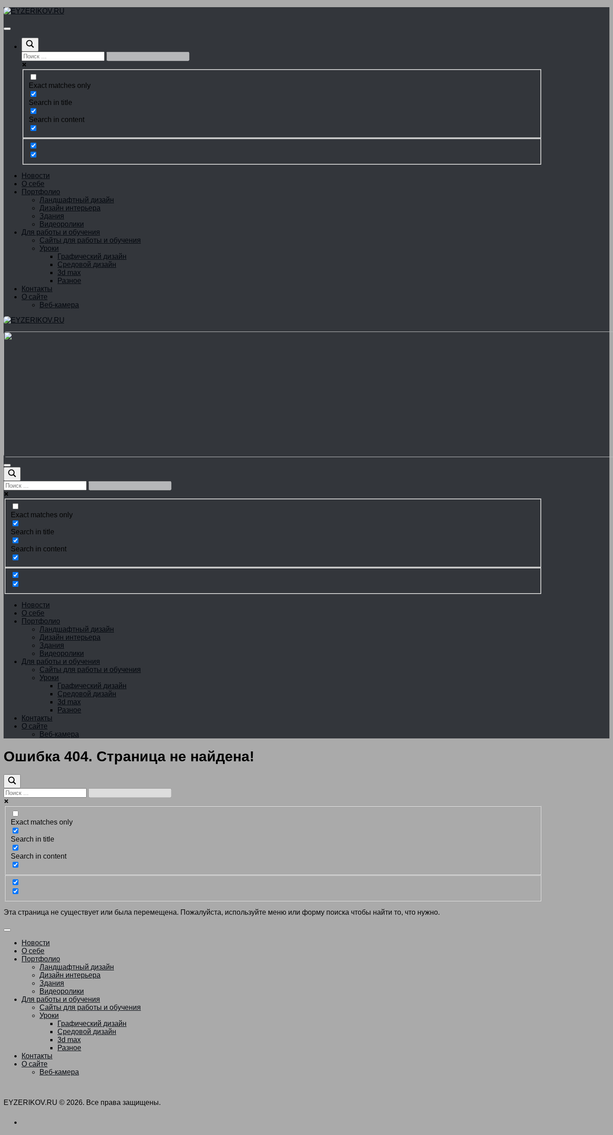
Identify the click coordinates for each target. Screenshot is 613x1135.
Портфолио (41, 192)
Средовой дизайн (86, 264)
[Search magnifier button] (30, 45)
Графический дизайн (92, 256)
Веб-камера (59, 305)
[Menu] (7, 28)
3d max (69, 272)
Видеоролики (61, 224)
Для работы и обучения (61, 232)
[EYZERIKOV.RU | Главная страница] (34, 11)
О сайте (35, 297)
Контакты (37, 288)
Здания (51, 216)
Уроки (49, 248)
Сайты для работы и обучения (90, 240)
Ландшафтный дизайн (76, 200)
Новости (36, 175)
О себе (33, 184)
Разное (69, 280)
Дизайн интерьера (70, 208)
